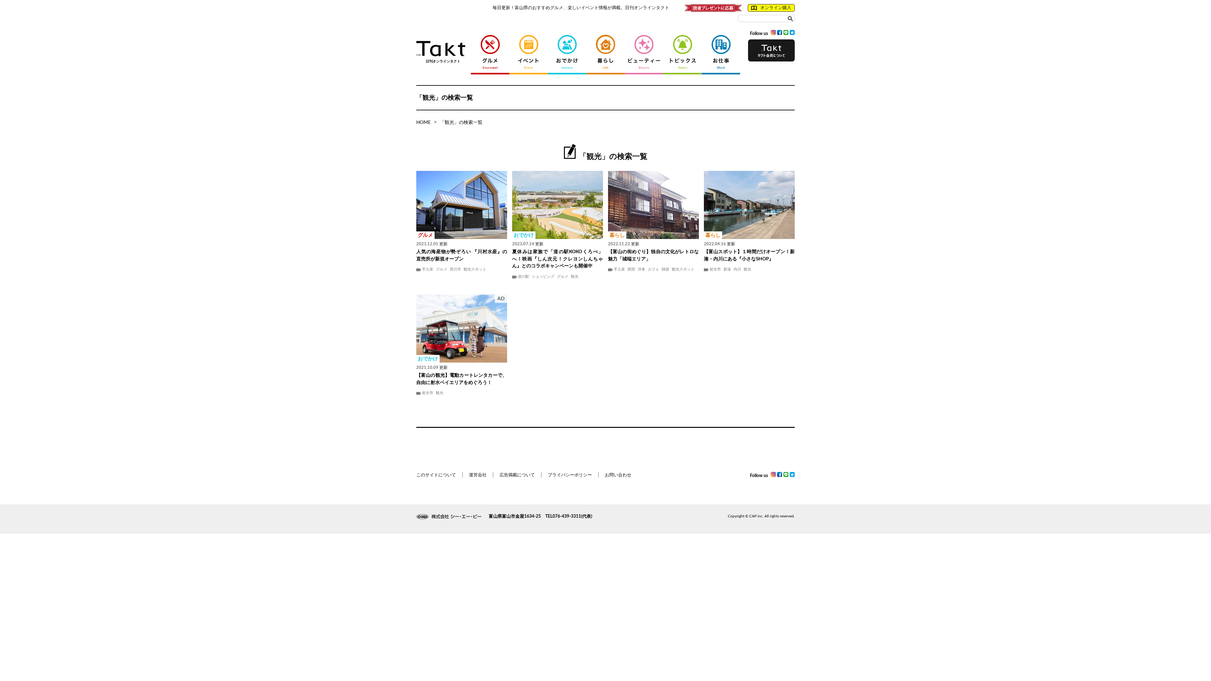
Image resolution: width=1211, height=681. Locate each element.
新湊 (727, 269)
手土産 (427, 269)
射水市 (715, 269)
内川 (737, 269)
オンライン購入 (775, 8)
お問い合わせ (618, 475)
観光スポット (475, 269)
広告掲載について (517, 475)
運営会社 (478, 475)
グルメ (441, 269)
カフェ (653, 269)
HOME (423, 122)
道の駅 (523, 276)
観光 (574, 276)
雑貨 (665, 269)
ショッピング (543, 276)
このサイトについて (436, 475)
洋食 (641, 269)
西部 (631, 269)
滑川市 (455, 269)
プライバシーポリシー (570, 475)
